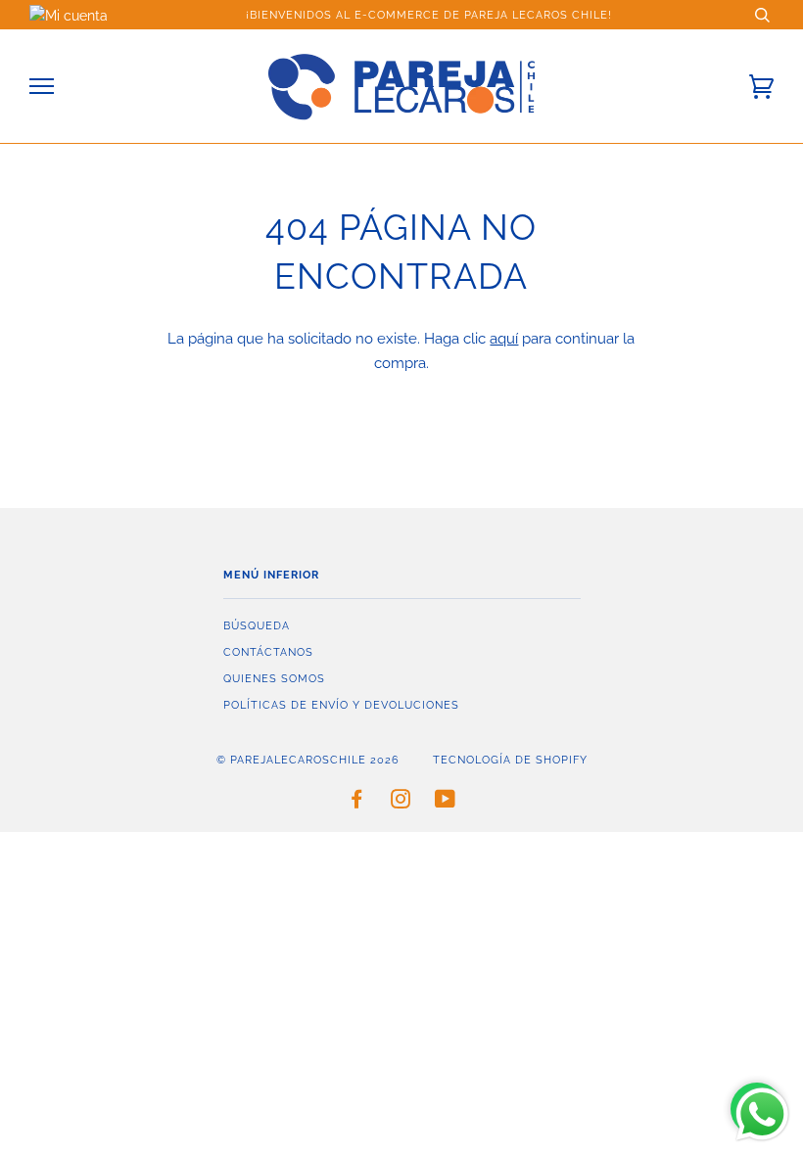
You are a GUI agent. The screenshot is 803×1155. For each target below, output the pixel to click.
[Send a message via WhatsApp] (762, 1114)
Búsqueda (256, 625)
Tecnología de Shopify (510, 759)
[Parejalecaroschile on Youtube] (445, 802)
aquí (504, 338)
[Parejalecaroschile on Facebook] (357, 802)
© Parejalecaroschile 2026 (308, 759)
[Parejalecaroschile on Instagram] (401, 802)
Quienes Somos (274, 678)
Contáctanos (268, 652)
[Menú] (41, 86)
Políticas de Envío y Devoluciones (341, 705)
